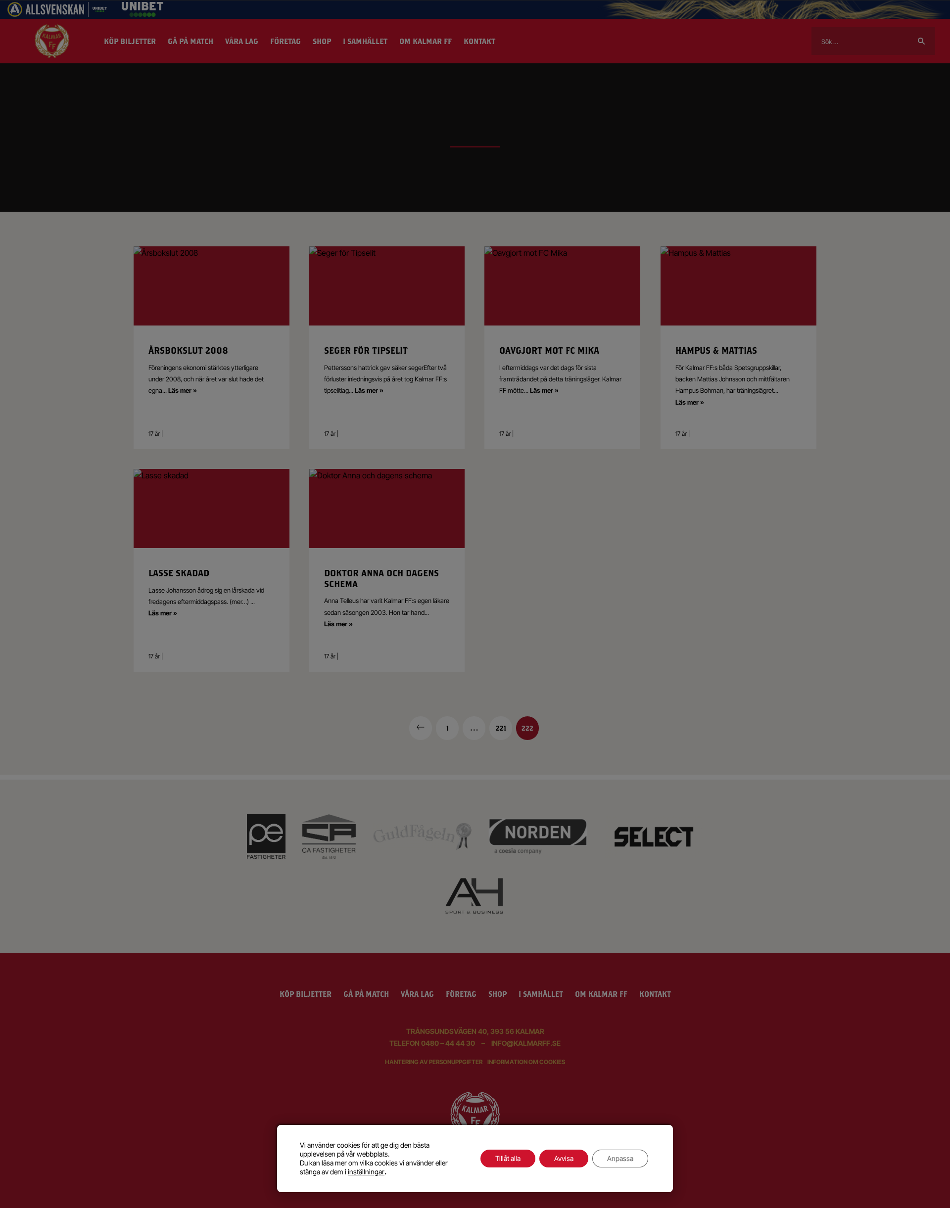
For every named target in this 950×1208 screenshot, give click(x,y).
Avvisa (563, 1158)
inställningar (366, 1171)
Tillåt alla (508, 1158)
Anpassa (620, 1158)
